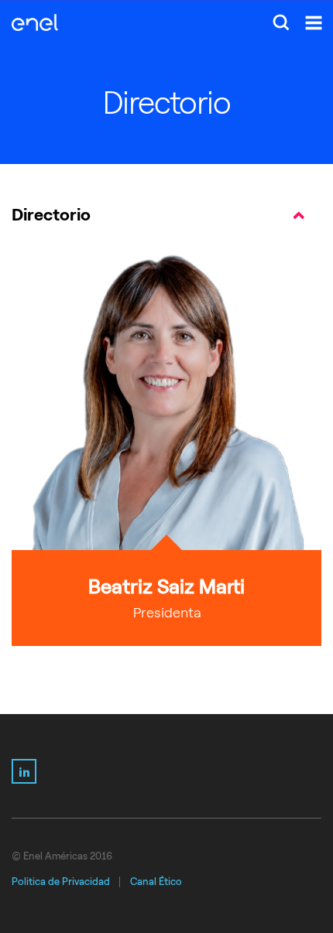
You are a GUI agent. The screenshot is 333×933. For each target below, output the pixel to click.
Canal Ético (156, 881)
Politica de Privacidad (61, 881)
